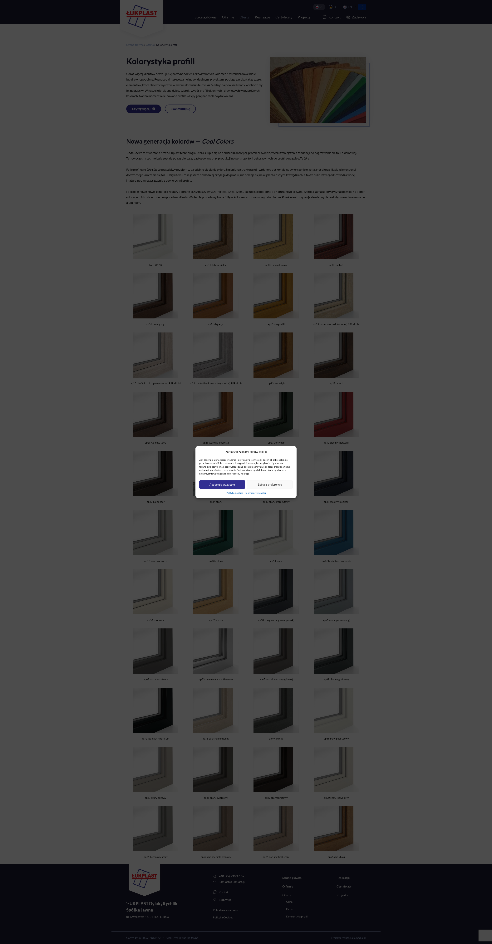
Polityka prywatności (255, 492)
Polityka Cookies (234, 492)
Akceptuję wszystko (222, 484)
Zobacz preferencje (270, 484)
